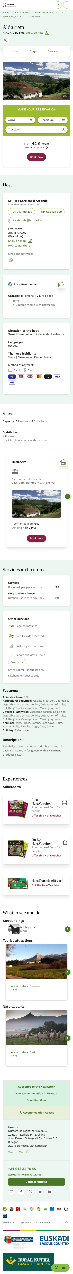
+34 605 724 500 (51, 211)
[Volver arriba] (66, 1223)
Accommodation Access (38, 1112)
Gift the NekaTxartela (45, 885)
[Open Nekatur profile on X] (30, 1191)
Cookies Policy (43, 1222)
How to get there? (20, 245)
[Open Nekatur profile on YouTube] (40, 1191)
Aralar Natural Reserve (25, 986)
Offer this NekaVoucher (46, 815)
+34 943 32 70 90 (22, 1169)
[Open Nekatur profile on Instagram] (11, 1191)
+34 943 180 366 (21, 211)
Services (53, 51)
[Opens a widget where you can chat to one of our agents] (60, 1268)
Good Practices (37, 1100)
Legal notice (25, 1222)
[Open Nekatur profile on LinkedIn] (49, 1191)
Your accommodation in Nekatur (36, 1093)
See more (17, 662)
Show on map (34, 32)
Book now (36, 157)
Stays (33, 51)
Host (15, 51)
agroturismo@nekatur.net (24, 1174)
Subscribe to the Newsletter (36, 1086)
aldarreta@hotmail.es (28, 220)
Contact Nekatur (36, 1181)
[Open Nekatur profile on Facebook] (21, 1191)
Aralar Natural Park (23, 1052)
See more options (34, 147)
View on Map (16, 1152)
